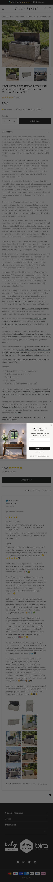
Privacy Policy (37, 456)
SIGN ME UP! (40, 448)
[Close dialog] (51, 425)
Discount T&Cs (45, 456)
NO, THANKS (40, 452)
